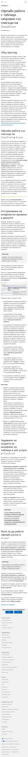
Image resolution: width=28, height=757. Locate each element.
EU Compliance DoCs (15, 751)
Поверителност (13, 747)
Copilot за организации (6, 620)
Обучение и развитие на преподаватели (10, 667)
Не (18, 612)
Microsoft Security (5, 682)
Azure (3, 684)
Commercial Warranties (6, 647)
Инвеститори (4, 734)
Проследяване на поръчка (7, 642)
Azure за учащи (5, 672)
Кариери (3, 729)
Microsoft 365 (4, 625)
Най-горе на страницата (8, 604)
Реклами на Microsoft (6, 692)
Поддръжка (4, 5)
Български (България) (8, 738)
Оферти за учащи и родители (7, 669)
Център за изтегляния (6, 637)
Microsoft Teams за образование (8, 659)
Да (9, 612)
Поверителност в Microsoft (7, 731)
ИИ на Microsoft (5, 679)
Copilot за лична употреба (7, 622)
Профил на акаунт (5, 635)
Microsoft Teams (5, 697)
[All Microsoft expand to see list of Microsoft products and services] (2, 2)
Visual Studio (4, 721)
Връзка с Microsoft (5, 747)
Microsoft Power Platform (6, 716)
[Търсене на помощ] (5, 2)
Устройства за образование (7, 657)
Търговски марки (15, 749)
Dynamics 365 (4, 687)
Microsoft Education (5, 654)
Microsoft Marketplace (6, 714)
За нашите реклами (6, 751)
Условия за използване (6, 749)
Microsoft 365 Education (6, 662)
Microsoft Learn (5, 706)
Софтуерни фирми (5, 719)
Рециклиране (4, 645)
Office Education (5, 664)
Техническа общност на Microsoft (8, 711)
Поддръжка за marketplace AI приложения (10, 709)
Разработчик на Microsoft (7, 704)
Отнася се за (5, 30)
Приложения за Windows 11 (7, 627)
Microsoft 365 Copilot (6, 694)
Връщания (4, 640)
